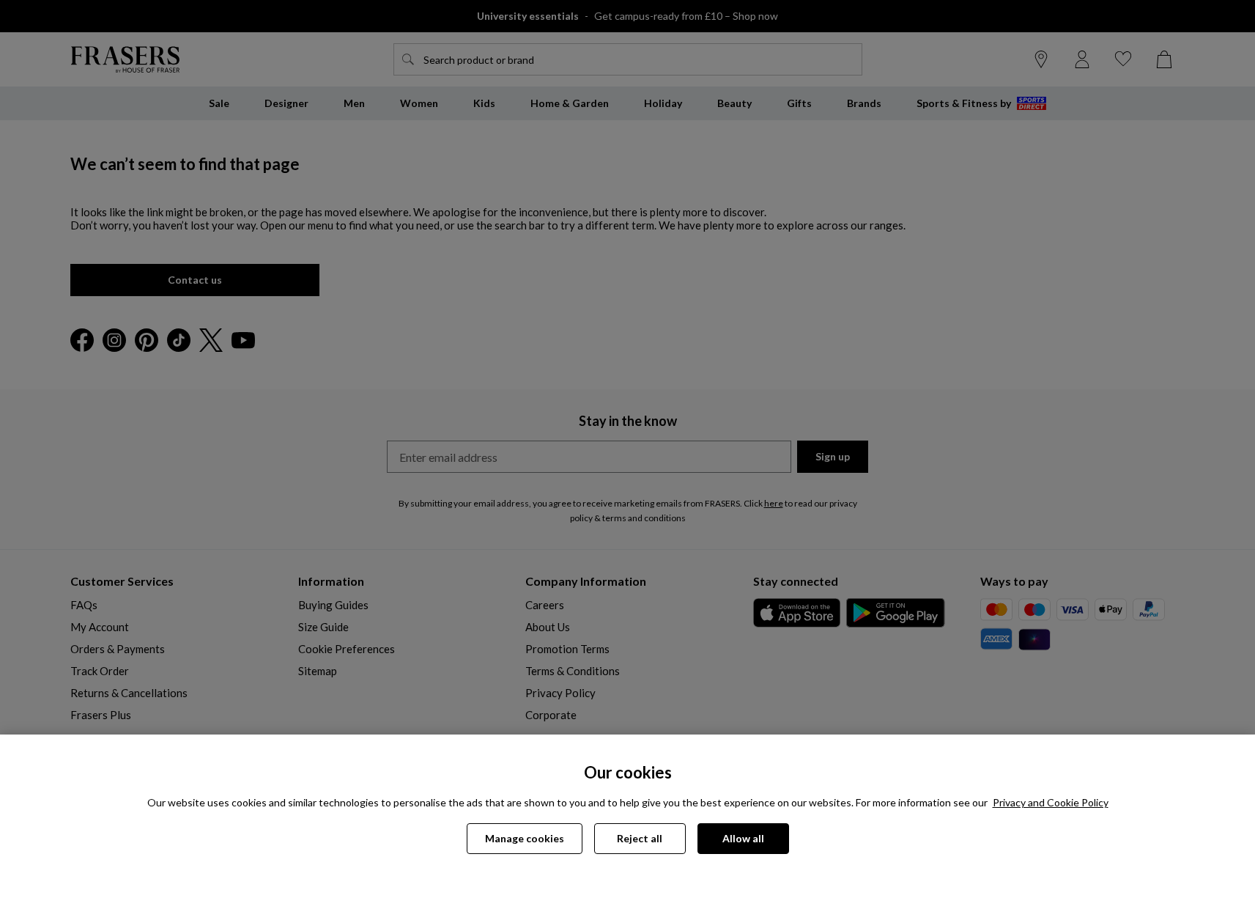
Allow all (743, 838)
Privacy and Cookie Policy (1050, 802)
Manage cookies (524, 838)
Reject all (639, 838)
